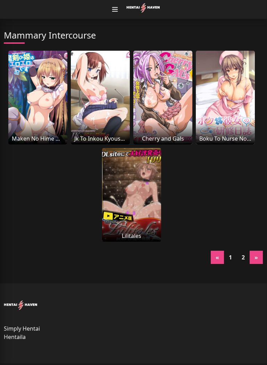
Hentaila (15, 337)
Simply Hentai (22, 328)
